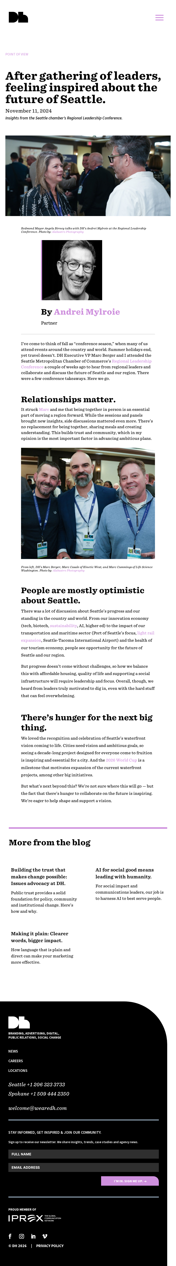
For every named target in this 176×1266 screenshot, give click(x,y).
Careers (15, 1060)
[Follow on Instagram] (22, 1236)
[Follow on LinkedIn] (33, 1236)
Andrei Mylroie (88, 311)
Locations (17, 1070)
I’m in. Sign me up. (128, 1181)
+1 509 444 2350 (49, 1094)
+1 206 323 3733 (46, 1084)
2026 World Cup (121, 760)
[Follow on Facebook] (10, 1236)
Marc (44, 409)
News (13, 1051)
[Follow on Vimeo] (45, 1236)
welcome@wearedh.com (37, 1108)
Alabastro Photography (69, 570)
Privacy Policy (50, 1245)
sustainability (63, 625)
